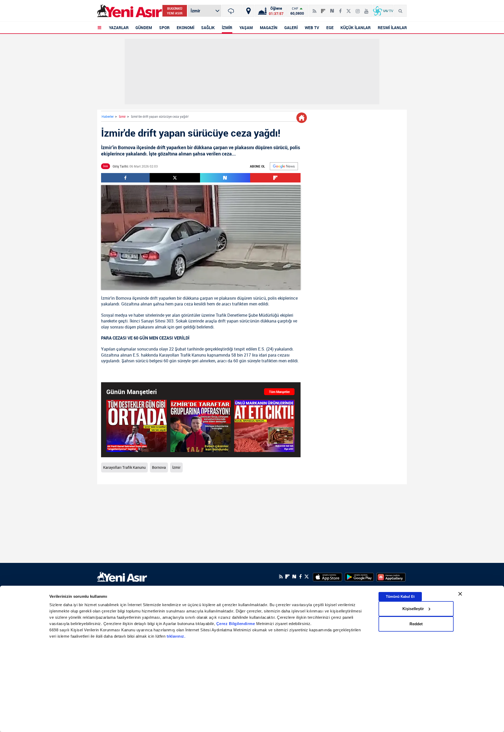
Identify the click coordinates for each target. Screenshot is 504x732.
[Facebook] (340, 9)
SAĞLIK (208, 27)
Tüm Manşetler (279, 392)
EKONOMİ (185, 27)
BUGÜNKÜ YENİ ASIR (174, 10)
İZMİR (227, 27)
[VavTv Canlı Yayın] (383, 11)
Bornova (123, 298)
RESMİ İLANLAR (392, 27)
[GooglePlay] (359, 576)
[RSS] (314, 9)
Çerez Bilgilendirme (236, 623)
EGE (330, 27)
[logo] (122, 576)
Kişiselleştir (413, 608)
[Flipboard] (323, 9)
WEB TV (312, 27)
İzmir (122, 116)
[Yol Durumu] (248, 11)
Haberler (108, 116)
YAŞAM (246, 27)
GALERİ (291, 27)
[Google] (284, 166)
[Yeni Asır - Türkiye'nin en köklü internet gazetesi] (129, 11)
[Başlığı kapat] (460, 594)
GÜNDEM (143, 27)
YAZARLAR (119, 27)
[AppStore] (327, 576)
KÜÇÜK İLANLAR (355, 27)
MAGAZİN (268, 27)
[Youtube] (366, 9)
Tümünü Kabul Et (400, 596)
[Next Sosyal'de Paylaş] (332, 9)
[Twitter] (348, 9)
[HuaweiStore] (391, 576)
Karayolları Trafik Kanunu (182, 355)
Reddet (416, 624)
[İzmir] (232, 11)
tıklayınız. (176, 636)
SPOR (164, 27)
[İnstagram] (358, 9)
